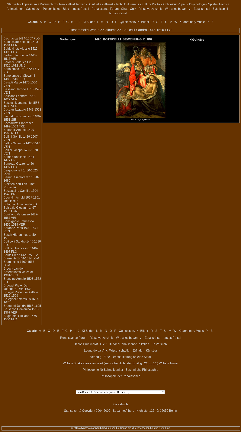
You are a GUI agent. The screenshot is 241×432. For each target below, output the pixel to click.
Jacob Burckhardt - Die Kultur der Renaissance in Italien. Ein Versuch (120, 344)
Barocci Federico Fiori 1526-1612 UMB (18, 64)
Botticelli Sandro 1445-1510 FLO (147, 30)
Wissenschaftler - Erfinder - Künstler (133, 350)
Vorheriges (68, 39)
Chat (124, 8)
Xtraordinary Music (192, 21)
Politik (156, 4)
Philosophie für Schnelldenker (103, 369)
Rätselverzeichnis (150, 8)
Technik (120, 4)
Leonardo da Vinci (96, 350)
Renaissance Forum (105, 8)
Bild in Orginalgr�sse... (141, 119)
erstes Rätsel (80, 8)
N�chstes (196, 39)
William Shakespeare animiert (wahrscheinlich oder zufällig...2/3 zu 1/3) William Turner (120, 363)
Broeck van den (14, 268)
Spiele (212, 4)
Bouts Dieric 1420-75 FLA (21, 255)
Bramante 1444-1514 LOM (21, 258)
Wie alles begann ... (178, 8)
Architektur (169, 4)
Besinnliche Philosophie (142, 369)
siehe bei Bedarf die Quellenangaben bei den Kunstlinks (139, 428)
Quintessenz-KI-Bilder (134, 21)
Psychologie (197, 4)
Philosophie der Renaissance (120, 376)
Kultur (145, 4)
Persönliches (51, 8)
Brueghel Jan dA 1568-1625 (22, 305)
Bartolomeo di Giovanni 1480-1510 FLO (19, 77)
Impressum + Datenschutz (39, 4)
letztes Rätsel (118, 13)
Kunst (109, 4)
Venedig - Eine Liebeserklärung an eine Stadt (120, 356)
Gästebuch (33, 8)
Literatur (133, 4)
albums (110, 30)
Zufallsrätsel (202, 8)
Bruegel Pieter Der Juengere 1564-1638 (17, 287)
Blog (66, 8)
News (63, 4)
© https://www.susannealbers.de (90, 428)
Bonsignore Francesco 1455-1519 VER (19, 223)
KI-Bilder (89, 21)
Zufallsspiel (220, 8)
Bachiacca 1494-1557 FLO (22, 38)
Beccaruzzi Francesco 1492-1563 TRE (18, 124)
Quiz (133, 8)
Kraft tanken (77, 4)
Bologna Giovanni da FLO (21, 204)
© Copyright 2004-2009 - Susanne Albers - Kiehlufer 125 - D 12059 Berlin (128, 410)
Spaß (183, 4)
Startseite (13, 4)
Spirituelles (95, 4)
